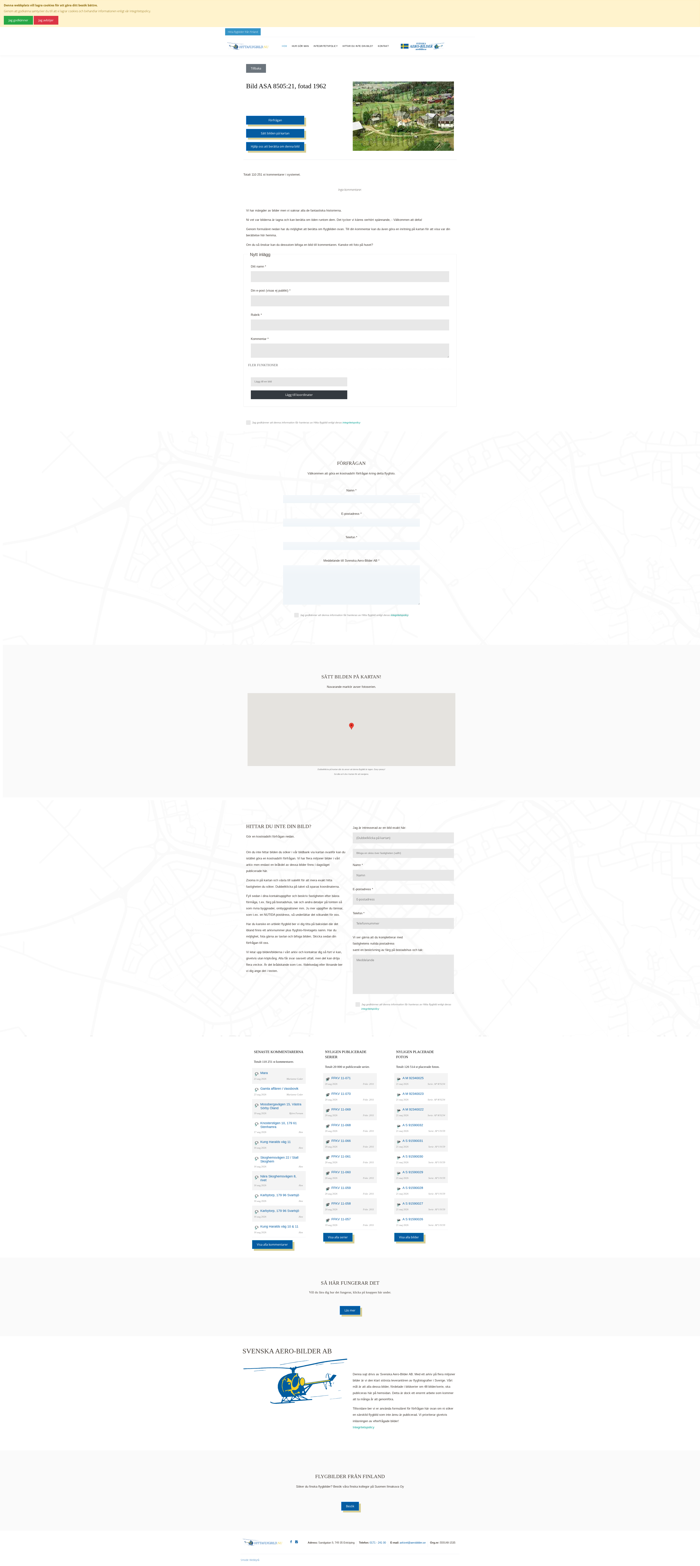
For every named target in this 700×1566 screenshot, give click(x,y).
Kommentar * (260, 339)
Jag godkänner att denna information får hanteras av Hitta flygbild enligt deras (306, 422)
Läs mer (350, 1310)
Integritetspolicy (326, 46)
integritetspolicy (370, 1008)
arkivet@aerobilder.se (413, 1542)
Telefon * (351, 537)
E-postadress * (351, 513)
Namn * (351, 490)
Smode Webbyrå (250, 1560)
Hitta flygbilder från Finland (243, 32)
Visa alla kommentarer (272, 1245)
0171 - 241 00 (378, 1542)
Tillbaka (256, 68)
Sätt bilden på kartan (275, 133)
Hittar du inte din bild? (358, 46)
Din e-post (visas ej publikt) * (271, 290)
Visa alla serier (338, 1237)
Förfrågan (275, 120)
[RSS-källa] (350, 201)
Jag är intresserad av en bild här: (379, 827)
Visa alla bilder (409, 1237)
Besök (350, 1506)
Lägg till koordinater (299, 395)
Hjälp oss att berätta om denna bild (275, 146)
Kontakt (383, 46)
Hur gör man (300, 46)
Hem (284, 46)
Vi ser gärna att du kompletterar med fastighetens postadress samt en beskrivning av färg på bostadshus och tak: (388, 944)
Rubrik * (256, 315)
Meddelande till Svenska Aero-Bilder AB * (351, 560)
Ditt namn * (258, 266)
